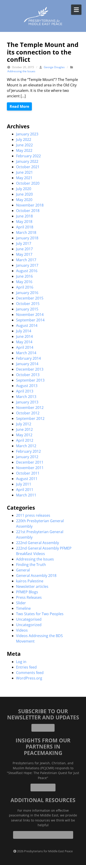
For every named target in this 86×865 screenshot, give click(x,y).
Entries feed (26, 667)
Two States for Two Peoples (40, 613)
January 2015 (27, 309)
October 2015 (27, 303)
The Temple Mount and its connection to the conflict (42, 52)
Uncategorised (29, 619)
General (23, 570)
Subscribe (43, 727)
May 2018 (24, 221)
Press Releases (29, 597)
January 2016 (27, 292)
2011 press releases (33, 515)
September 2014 (30, 320)
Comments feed (30, 672)
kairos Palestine (29, 581)
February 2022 (28, 155)
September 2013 (30, 380)
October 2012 (27, 413)
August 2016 (26, 270)
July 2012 (23, 423)
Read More (19, 106)
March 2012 (26, 445)
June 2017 (24, 248)
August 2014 (26, 325)
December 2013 (29, 369)
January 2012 (27, 456)
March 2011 (26, 495)
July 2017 (23, 243)
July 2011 (23, 484)
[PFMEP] (43, 16)
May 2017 (24, 254)
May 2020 (24, 199)
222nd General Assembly (37, 542)
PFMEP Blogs (27, 591)
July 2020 (23, 188)
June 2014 (24, 336)
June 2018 (24, 216)
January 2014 (27, 363)
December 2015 (29, 298)
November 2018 (30, 205)
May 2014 (24, 341)
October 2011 (27, 473)
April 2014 (24, 347)
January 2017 (27, 265)
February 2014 (28, 358)
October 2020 (27, 183)
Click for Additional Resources (43, 834)
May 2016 (24, 281)
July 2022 (23, 139)
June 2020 (24, 194)
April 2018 (24, 227)
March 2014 (26, 352)
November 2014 (30, 314)
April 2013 (24, 391)
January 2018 (27, 237)
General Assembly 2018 (36, 575)
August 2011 (26, 478)
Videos (22, 630)
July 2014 (23, 330)
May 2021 (24, 177)
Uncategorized (29, 624)
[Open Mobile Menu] (76, 10)
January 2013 (27, 402)
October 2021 (27, 166)
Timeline (23, 608)
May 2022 (24, 150)
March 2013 (26, 396)
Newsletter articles (32, 586)
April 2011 (24, 489)
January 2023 (27, 134)
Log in (21, 661)
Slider (21, 602)
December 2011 (29, 462)
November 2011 (30, 467)
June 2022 (24, 144)
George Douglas (54, 67)
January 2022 (27, 161)
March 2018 (26, 232)
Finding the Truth (31, 564)
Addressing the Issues (21, 71)
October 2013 (27, 374)
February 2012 (28, 451)
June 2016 (24, 276)
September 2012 (30, 418)
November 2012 (30, 407)
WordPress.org (29, 678)
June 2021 (24, 172)
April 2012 (24, 440)
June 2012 (24, 429)
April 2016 (24, 287)
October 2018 (27, 210)
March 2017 (26, 259)
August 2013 (26, 385)
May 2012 (24, 434)
